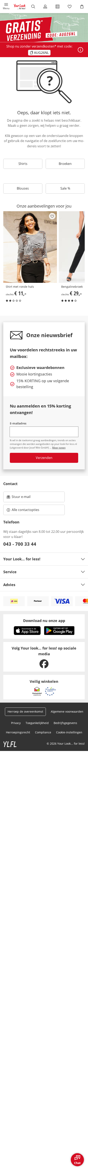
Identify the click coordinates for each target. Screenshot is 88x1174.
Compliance (43, 732)
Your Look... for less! (21, 558)
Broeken (65, 163)
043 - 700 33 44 (19, 544)
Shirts (22, 163)
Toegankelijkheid (37, 723)
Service (10, 571)
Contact (10, 483)
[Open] (80, 50)
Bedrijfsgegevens (65, 723)
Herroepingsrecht (18, 732)
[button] (6, 6)
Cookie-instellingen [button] (69, 732)
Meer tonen (58, 447)
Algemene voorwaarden (67, 711)
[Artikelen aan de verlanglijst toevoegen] (52, 216)
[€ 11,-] (30, 247)
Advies (9, 584)
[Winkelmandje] (82, 6)
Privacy (16, 723)
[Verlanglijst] (70, 6)
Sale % (65, 188)
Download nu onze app (44, 620)
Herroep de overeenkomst (25, 711)
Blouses (23, 188)
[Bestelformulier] (57, 6)
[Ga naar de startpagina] (19, 6)
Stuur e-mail (21, 497)
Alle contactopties (25, 510)
